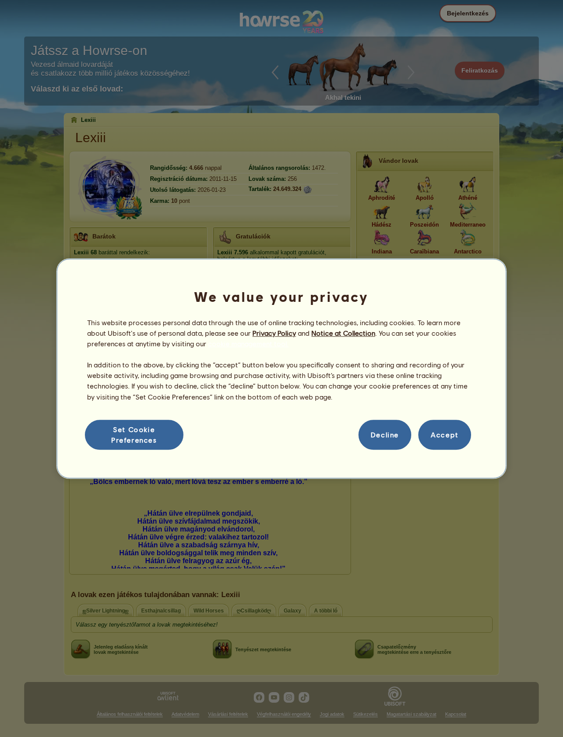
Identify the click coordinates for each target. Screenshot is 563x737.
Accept (445, 434)
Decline (385, 434)
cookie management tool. (248, 343)
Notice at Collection (343, 333)
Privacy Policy (274, 333)
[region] (281, 368)
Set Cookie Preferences (134, 434)
